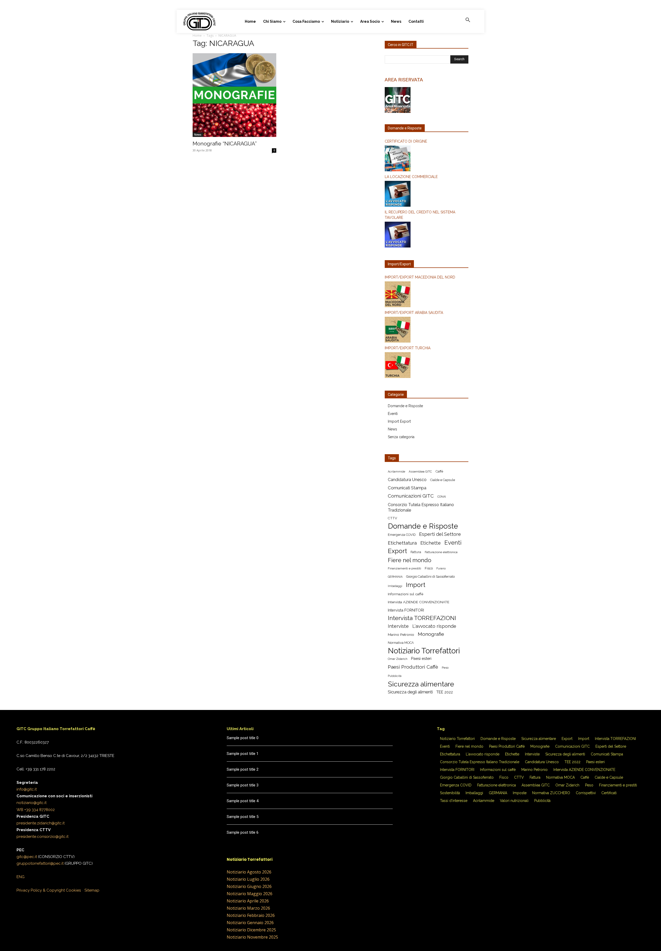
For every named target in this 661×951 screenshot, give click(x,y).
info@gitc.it (27, 789)
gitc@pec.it (27, 856)
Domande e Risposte (405, 406)
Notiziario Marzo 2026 (248, 908)
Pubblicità (395, 675)
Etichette (430, 543)
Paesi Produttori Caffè (413, 667)
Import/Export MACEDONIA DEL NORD (420, 277)
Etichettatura (402, 543)
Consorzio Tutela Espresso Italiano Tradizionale (421, 507)
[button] (468, 20)
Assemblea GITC (420, 471)
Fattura (416, 552)
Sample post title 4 (242, 801)
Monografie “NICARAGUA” (225, 143)
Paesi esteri (421, 658)
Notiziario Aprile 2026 (248, 901)
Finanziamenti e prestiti (404, 568)
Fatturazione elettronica (441, 552)
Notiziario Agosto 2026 (249, 872)
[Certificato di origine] (426, 159)
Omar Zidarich (397, 659)
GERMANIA (395, 576)
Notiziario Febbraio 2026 (251, 915)
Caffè (439, 471)
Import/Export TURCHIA (407, 348)
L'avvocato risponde (434, 626)
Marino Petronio (401, 634)
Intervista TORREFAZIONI (422, 618)
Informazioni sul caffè (405, 594)
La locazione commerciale (411, 177)
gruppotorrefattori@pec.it (40, 863)
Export (397, 551)
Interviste (398, 626)
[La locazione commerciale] (426, 194)
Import (415, 584)
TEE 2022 (444, 692)
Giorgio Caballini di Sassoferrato (430, 576)
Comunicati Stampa (407, 487)
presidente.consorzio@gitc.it (42, 836)
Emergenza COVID (401, 535)
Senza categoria (401, 437)
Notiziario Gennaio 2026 (250, 922)
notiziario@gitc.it (31, 802)
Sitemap (91, 890)
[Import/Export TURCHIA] (426, 366)
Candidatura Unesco (407, 479)
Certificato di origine (406, 141)
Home (197, 35)
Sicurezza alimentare (421, 684)
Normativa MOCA (401, 643)
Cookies (73, 890)
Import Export (399, 421)
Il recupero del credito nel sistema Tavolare (420, 215)
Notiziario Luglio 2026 (248, 879)
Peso (445, 667)
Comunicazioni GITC (411, 496)
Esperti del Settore (440, 534)
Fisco (429, 568)
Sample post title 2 (242, 769)
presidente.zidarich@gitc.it (41, 823)
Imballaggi (395, 585)
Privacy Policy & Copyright (41, 890)
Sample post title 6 (242, 832)
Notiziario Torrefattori (424, 650)
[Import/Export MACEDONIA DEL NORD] (426, 295)
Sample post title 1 (242, 753)
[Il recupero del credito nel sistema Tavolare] (426, 235)
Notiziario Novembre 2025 (252, 937)
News (197, 134)
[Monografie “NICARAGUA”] (234, 95)
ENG (21, 877)
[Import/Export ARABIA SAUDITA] (426, 330)
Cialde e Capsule (442, 480)
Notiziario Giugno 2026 (249, 886)
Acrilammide (396, 471)
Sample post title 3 (242, 785)
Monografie (431, 634)
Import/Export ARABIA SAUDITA (414, 313)
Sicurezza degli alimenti (410, 691)
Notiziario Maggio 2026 (249, 893)
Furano (441, 568)
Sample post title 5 (242, 816)
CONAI (441, 496)
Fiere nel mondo (409, 560)
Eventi (393, 414)
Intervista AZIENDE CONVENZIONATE (418, 602)
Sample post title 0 (242, 738)
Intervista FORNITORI (406, 610)
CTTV (392, 518)
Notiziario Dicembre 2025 (251, 930)
